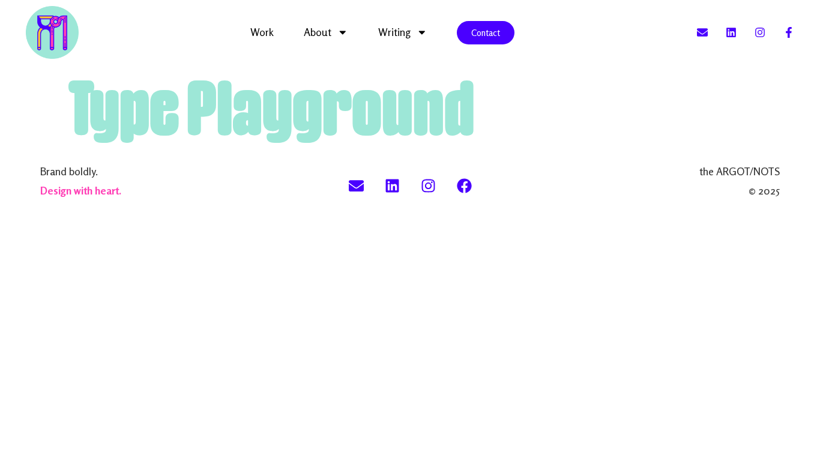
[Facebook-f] (788, 32)
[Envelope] (702, 32)
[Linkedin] (731, 32)
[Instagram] (760, 32)
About (317, 32)
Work (262, 32)
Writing (394, 32)
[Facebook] (464, 185)
